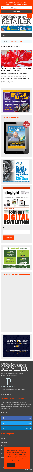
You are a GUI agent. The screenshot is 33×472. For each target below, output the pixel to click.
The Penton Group (11, 375)
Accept (10, 465)
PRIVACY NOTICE (6, 394)
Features (4, 442)
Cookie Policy (16, 461)
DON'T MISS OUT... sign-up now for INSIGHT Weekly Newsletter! (16, 3)
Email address (7, 228)
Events (3, 454)
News (3, 438)
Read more (4, 412)
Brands (3, 446)
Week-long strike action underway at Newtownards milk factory (16, 69)
